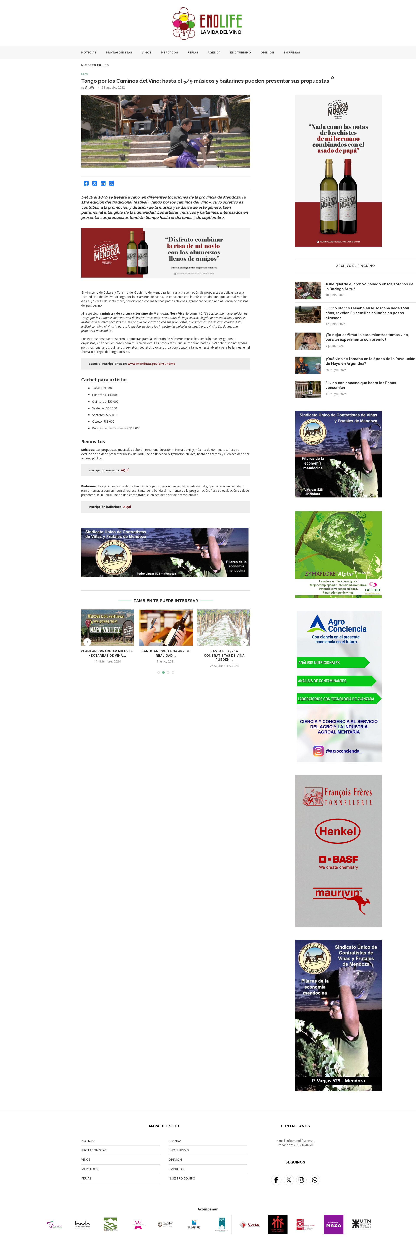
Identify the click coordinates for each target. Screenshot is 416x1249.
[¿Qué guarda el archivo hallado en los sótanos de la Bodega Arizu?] (308, 290)
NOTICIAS (88, 52)
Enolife (89, 87)
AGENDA (214, 52)
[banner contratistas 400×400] (338, 414)
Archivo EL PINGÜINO (355, 266)
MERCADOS (169, 52)
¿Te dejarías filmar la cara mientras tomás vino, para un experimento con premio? (367, 337)
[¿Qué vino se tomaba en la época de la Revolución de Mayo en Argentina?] (308, 365)
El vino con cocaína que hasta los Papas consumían (360, 385)
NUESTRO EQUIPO (95, 65)
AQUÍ (124, 470)
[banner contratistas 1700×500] (165, 530)
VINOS (146, 52)
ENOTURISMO (240, 52)
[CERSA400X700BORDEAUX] (338, 778)
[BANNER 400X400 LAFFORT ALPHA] (338, 514)
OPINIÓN (267, 52)
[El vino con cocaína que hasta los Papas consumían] (308, 389)
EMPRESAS (292, 52)
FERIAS (193, 52)
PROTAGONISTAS (119, 52)
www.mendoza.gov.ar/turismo (151, 364)
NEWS (84, 73)
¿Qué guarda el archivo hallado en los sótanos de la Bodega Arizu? (369, 286)
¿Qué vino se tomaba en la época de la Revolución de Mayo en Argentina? (370, 361)
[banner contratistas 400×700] (338, 942)
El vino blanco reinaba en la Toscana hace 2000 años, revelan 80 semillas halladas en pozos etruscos (367, 313)
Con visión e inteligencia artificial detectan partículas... (224, 655)
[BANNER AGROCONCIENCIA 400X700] (338, 613)
